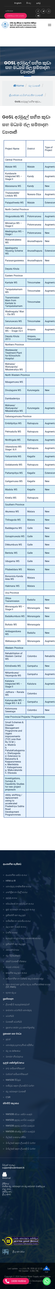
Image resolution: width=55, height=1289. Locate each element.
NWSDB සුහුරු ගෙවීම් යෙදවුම (20, 1120)
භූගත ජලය (11, 992)
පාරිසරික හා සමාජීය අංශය (18, 921)
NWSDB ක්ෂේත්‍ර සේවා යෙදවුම (20, 1131)
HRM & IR (11, 880)
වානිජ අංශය (11, 932)
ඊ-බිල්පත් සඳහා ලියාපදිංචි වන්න (20, 1143)
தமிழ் (38, 3)
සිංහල (28, 3)
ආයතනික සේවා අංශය (16, 875)
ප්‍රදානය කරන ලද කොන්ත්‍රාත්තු (20, 1027)
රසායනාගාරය (12, 949)
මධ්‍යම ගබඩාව (12, 967)
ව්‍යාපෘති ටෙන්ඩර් (14, 1021)
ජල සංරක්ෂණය (13, 1051)
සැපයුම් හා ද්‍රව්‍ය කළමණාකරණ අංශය (23, 938)
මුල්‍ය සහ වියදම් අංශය (16, 926)
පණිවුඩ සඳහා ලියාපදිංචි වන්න (20, 1085)
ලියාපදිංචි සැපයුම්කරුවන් (17, 1004)
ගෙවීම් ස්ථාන (9, 11)
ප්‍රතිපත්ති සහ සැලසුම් (16, 915)
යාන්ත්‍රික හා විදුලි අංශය (16, 892)
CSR (8, 1097)
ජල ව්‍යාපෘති (34, 85)
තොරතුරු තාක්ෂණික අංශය (18, 886)
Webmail (6, 1178)
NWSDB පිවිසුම (13, 1080)
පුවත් (8, 1039)
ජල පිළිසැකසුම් (13, 955)
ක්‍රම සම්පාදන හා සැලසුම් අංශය (20, 909)
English (18, 3)
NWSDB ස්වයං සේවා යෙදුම (19, 1114)
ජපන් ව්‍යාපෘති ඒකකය (16, 961)
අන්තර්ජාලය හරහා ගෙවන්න (15, 16)
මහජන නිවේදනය (14, 1056)
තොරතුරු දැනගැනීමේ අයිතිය (19, 1045)
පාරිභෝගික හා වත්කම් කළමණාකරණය (25, 978)
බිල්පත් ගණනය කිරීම (16, 1137)
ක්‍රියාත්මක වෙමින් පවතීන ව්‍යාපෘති (26, 95)
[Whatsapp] (47, 1281)
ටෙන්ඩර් (10, 1016)
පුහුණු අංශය (11, 898)
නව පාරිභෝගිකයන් (15, 1068)
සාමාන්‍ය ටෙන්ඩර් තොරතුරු (19, 1010)
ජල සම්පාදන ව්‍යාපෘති (16, 1091)
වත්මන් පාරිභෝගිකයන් (17, 1074)
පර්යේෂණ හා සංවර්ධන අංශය (20, 903)
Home (20, 85)
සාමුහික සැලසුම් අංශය (16, 973)
